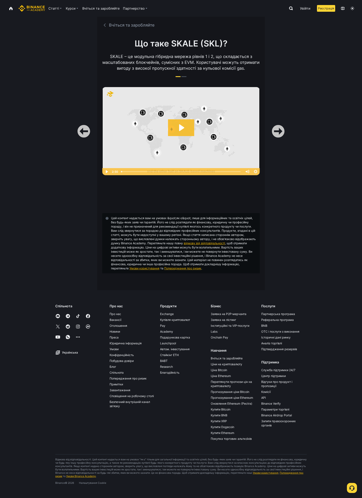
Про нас (115, 314)
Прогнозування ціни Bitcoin (230, 392)
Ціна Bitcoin (219, 370)
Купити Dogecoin (222, 427)
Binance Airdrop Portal (276, 415)
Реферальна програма (277, 320)
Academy (166, 331)
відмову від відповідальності (204, 243)
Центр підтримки (273, 376)
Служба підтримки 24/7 (278, 370)
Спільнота (117, 372)
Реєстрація (326, 8)
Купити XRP (219, 421)
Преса (114, 337)
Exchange (167, 314)
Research (166, 366)
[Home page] (31, 8)
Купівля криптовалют (175, 320)
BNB (264, 325)
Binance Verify (271, 403)
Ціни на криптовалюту (226, 364)
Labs (214, 331)
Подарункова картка (175, 337)
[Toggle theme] (352, 8)
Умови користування (144, 268)
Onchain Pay (219, 337)
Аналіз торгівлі (271, 343)
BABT (164, 361)
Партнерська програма (278, 314)
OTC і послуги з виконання (280, 331)
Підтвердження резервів (279, 349)
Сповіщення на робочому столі (132, 396)
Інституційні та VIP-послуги (230, 325)
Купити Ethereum (222, 433)
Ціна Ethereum (221, 376)
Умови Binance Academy (81, 476)
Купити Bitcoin (220, 409)
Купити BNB (219, 415)
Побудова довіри (122, 361)
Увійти (305, 8)
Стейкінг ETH (169, 355)
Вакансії (115, 320)
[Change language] (343, 8)
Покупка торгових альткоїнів (231, 438)
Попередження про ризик (182, 268)
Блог (113, 366)
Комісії (266, 392)
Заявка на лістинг (223, 320)
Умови (114, 349)
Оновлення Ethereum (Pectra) (231, 403)
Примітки (116, 384)
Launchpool (168, 343)
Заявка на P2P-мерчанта (228, 314)
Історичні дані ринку (276, 337)
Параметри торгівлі (275, 409)
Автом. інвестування (175, 349)
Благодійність (170, 372)
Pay (162, 325)
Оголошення (118, 325)
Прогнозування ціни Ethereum (232, 397)
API (263, 397)
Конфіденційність (122, 355)
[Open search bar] (289, 8)
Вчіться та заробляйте (227, 358)
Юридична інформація (126, 343)
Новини (115, 331)
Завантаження (120, 390)
